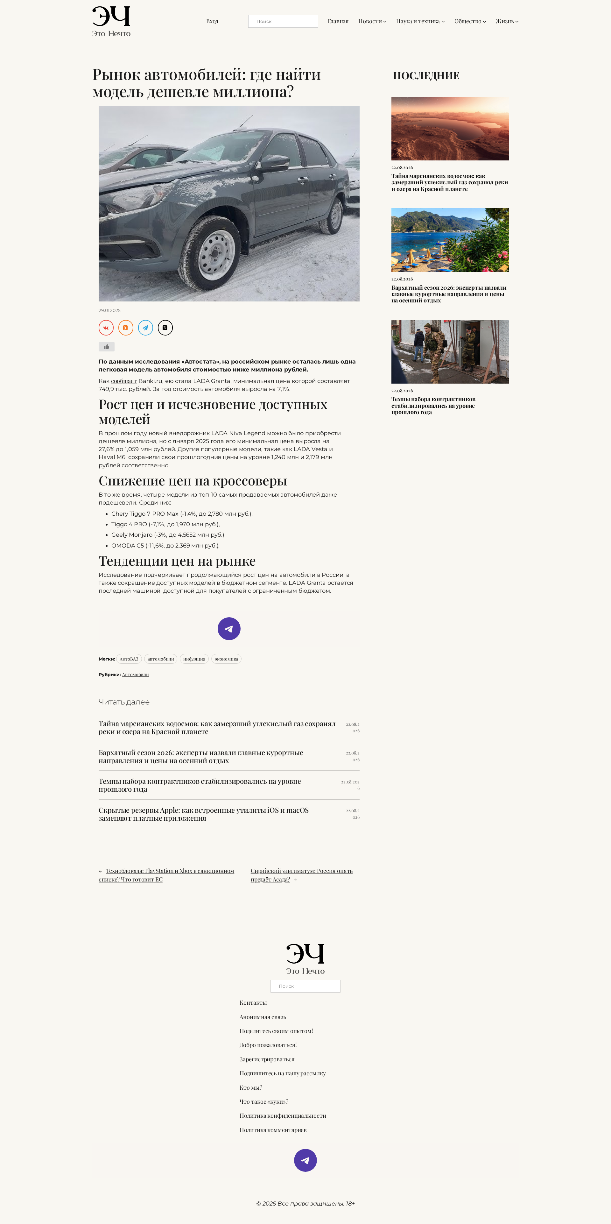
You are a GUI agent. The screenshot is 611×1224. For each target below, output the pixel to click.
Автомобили (135, 674)
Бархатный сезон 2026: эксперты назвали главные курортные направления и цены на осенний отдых (201, 756)
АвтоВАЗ (129, 659)
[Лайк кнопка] (107, 346)
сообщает (124, 381)
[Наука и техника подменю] (443, 21)
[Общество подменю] (484, 21)
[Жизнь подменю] (517, 21)
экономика (226, 659)
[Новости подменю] (385, 21)
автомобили (161, 659)
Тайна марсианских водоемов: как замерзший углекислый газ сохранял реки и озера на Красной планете (217, 727)
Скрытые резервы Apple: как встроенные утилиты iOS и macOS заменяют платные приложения (204, 814)
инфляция (194, 659)
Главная (338, 21)
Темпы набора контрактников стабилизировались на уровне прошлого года (200, 785)
